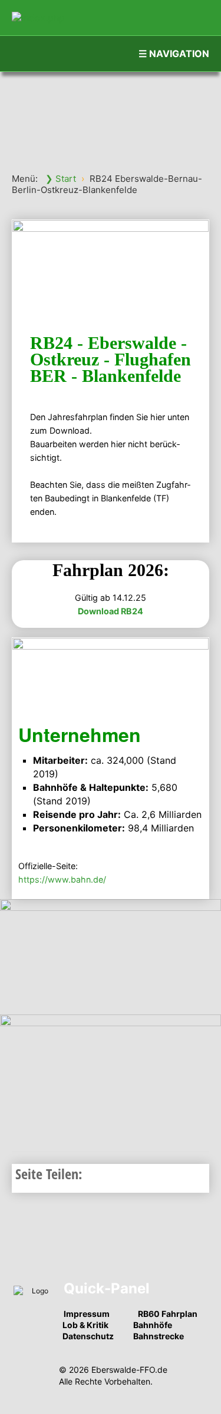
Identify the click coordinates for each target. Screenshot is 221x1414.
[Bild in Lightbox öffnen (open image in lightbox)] (110, 955)
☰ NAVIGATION (173, 53)
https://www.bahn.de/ (62, 879)
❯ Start (60, 178)
